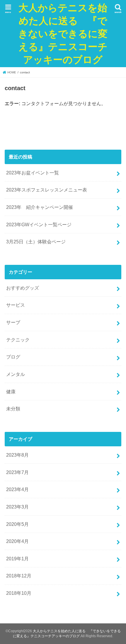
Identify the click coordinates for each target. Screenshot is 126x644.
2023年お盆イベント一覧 (32, 172)
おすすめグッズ (22, 287)
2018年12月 (18, 575)
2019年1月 (17, 558)
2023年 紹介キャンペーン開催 (39, 207)
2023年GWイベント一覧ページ (38, 224)
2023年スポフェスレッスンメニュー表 (46, 189)
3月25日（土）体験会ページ (36, 241)
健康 (11, 391)
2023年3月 (17, 506)
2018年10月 (18, 593)
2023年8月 (17, 455)
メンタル (15, 374)
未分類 (13, 408)
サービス (15, 305)
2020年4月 (17, 541)
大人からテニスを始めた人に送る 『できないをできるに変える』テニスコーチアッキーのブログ (63, 33)
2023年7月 (17, 472)
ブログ (13, 356)
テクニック (18, 339)
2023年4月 (17, 489)
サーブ (13, 322)
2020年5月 (17, 524)
